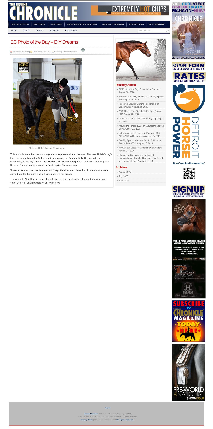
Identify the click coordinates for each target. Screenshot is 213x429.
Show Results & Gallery (82, 24)
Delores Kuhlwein (70, 52)
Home (14, 30)
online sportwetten (134, 36)
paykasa (148, 36)
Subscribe (54, 30)
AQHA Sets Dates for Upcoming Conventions (140, 147)
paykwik (11, 427)
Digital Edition (20, 24)
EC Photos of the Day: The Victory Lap (137, 118)
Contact (39, 30)
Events (26, 30)
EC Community (157, 24)
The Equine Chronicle (125, 420)
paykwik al (120, 36)
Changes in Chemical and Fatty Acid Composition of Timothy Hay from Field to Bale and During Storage (141, 158)
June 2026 (124, 180)
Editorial (39, 24)
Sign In (107, 408)
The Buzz (47, 52)
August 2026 (125, 172)
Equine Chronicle (91, 414)
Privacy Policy (87, 420)
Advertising (136, 24)
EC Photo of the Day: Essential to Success (140, 89)
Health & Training (113, 24)
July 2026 (123, 176)
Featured (56, 24)
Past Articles (71, 30)
